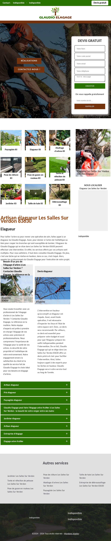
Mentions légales (71, 534)
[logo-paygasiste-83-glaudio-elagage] (55, 19)
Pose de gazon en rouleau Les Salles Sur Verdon (20, 490)
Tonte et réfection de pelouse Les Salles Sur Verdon (20, 482)
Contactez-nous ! (29, 69)
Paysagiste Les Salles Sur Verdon (54, 492)
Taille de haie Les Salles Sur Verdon (91, 476)
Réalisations (29, 61)
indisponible (18, 3)
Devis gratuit (100, 3)
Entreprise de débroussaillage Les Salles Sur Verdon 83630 (92, 484)
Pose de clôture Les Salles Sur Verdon (56, 476)
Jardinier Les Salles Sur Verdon (20, 476)
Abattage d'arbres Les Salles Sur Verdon (55, 484)
